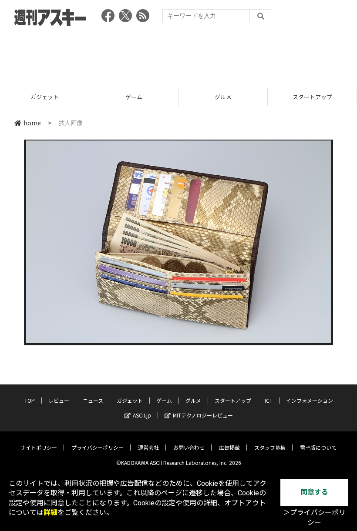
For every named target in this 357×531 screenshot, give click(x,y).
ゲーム (52, 97)
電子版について (318, 447)
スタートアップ (231, 97)
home (32, 122)
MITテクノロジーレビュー (203, 415)
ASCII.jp (142, 415)
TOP (29, 400)
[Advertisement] (178, 54)
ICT (269, 400)
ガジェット (130, 400)
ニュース (93, 400)
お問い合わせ (189, 447)
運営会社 (148, 447)
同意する (314, 492)
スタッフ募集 (270, 447)
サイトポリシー (38, 447)
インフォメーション (309, 400)
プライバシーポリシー (97, 447)
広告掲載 (229, 447)
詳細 (50, 512)
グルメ (142, 97)
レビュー (58, 400)
